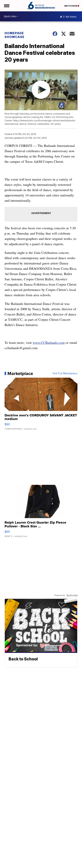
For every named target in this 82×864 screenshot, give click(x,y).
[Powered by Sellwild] (71, 595)
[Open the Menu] (6, 5)
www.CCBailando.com (49, 342)
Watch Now (71, 6)
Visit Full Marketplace (64, 373)
